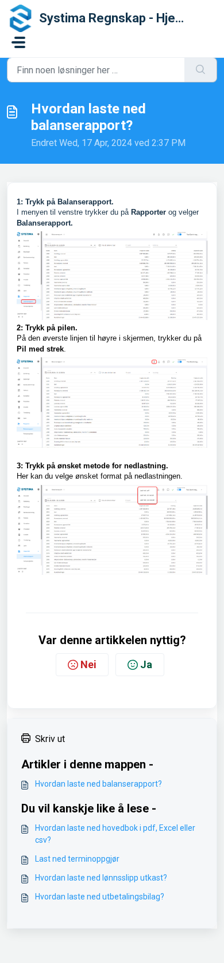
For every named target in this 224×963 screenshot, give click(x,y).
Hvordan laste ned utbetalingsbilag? (99, 896)
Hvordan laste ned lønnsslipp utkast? (101, 877)
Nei (88, 664)
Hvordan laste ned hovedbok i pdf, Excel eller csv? (115, 833)
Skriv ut (50, 738)
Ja (146, 664)
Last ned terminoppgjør (77, 858)
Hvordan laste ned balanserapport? (98, 783)
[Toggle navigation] (18, 42)
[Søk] (200, 69)
